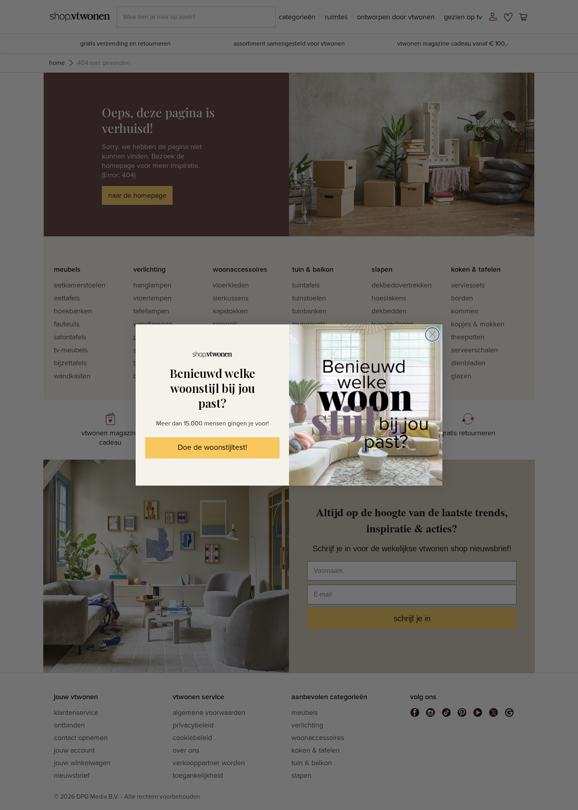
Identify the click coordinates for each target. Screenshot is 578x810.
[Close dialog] (432, 334)
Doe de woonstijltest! (212, 447)
